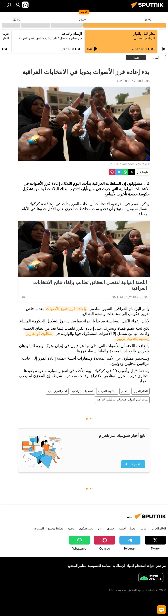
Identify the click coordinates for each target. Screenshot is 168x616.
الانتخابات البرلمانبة (82, 391)
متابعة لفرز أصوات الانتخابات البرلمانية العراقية (122, 399)
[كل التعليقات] (161, 609)
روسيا (133, 528)
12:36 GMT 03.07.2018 (133, 81)
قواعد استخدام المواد (140, 565)
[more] (23, 296)
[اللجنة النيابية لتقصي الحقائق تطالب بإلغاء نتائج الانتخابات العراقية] (84, 249)
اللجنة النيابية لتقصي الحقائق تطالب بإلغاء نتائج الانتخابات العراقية (90, 285)
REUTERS (116, 164)
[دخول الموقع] (17, 4)
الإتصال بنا (118, 565)
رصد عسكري (86, 528)
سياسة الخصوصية (99, 565)
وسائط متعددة (55, 528)
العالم (144, 528)
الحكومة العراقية (107, 391)
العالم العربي (140, 391)
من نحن (161, 565)
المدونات (39, 528)
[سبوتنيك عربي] (148, 8)
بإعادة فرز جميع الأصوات (66, 308)
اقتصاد (122, 528)
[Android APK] (151, 578)
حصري (110, 528)
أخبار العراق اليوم (57, 391)
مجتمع (71, 528)
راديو (100, 528)
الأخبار (124, 391)
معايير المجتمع (77, 565)
